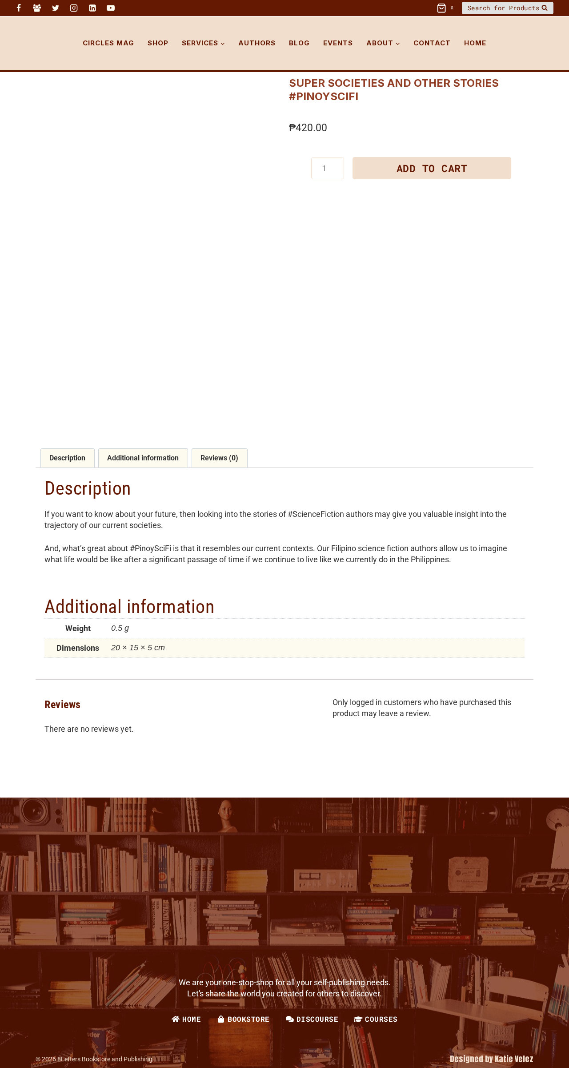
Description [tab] (67, 458)
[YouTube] (111, 8)
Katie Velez (514, 1059)
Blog (299, 43)
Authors (257, 43)
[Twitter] (56, 8)
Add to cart (432, 168)
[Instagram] (74, 8)
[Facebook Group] (37, 8)
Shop (158, 43)
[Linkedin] (92, 8)
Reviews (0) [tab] (219, 458)
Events (338, 43)
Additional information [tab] (143, 458)
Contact (432, 43)
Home (475, 43)
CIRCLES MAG (108, 43)
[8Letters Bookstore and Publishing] (28, 43)
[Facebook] (19, 8)
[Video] (124, 8)
